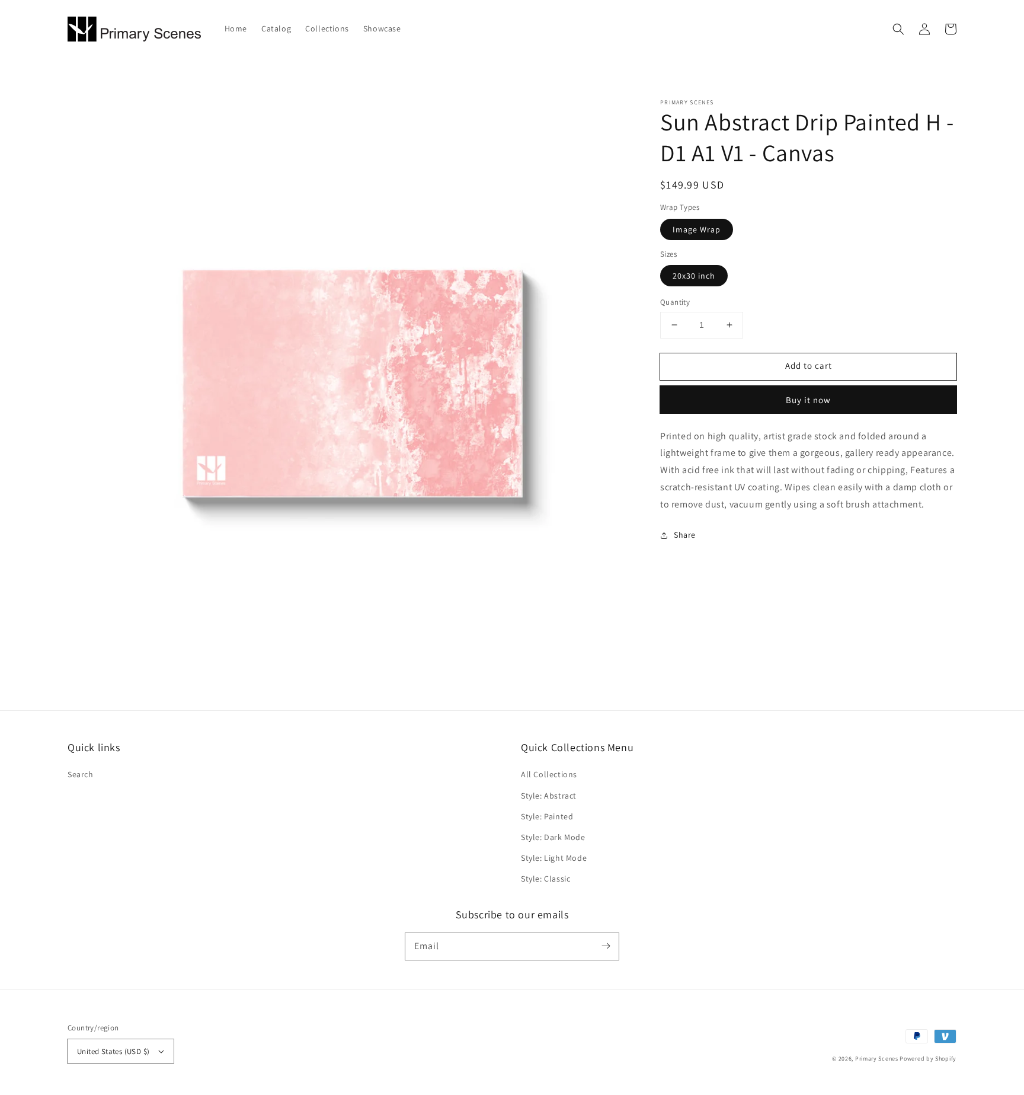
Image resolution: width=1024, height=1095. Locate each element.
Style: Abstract (549, 795)
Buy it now (808, 400)
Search (81, 774)
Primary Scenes (876, 1058)
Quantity (675, 302)
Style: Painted (547, 816)
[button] (898, 29)
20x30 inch (694, 275)
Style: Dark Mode (553, 837)
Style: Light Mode (554, 858)
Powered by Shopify (928, 1058)
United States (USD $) (113, 1051)
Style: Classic (545, 878)
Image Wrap (697, 229)
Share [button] (685, 534)
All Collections (549, 774)
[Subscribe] (606, 946)
